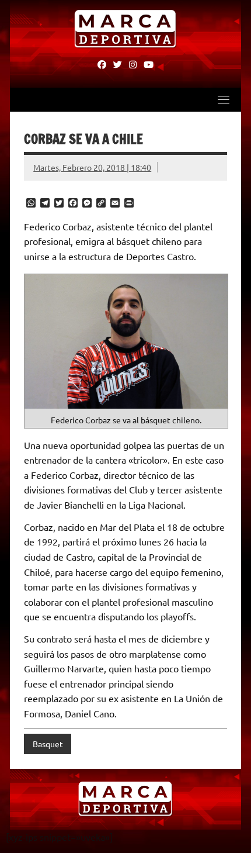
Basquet (48, 743)
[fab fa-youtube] (149, 64)
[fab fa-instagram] (133, 64)
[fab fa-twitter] (117, 64)
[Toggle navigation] (223, 99)
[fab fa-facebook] (101, 64)
